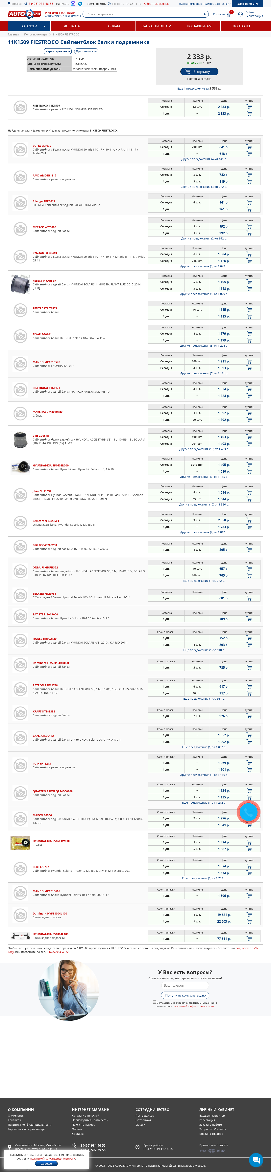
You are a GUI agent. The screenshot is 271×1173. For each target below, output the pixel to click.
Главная (13, 34)
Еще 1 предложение (199, 88)
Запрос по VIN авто (212, 1129)
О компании (16, 1115)
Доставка (72, 26)
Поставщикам (199, 26)
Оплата (114, 26)
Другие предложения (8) (204, 266)
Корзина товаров (211, 1134)
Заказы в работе (210, 1124)
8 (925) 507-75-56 (93, 1150)
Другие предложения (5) (204, 345)
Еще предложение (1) (204, 581)
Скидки (140, 1124)
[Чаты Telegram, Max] (256, 1160)
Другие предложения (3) (204, 187)
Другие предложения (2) (204, 238)
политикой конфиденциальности (194, 1006)
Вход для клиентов (212, 1115)
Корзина (219, 14)
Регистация (207, 1120)
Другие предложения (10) (204, 449)
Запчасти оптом (156, 26)
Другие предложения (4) (204, 159)
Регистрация (254, 16)
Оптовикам (143, 1120)
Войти (250, 12)
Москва (17, 4)
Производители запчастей (90, 1120)
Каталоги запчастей (85, 1115)
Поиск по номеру (83, 1124)
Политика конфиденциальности (30, 1124)
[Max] (73, 5)
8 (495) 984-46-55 (41, 4)
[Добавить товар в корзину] (249, 106)
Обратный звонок (156, 4)
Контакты (241, 26)
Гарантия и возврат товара (26, 1129)
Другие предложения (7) (204, 373)
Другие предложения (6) (204, 477)
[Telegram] (81, 5)
